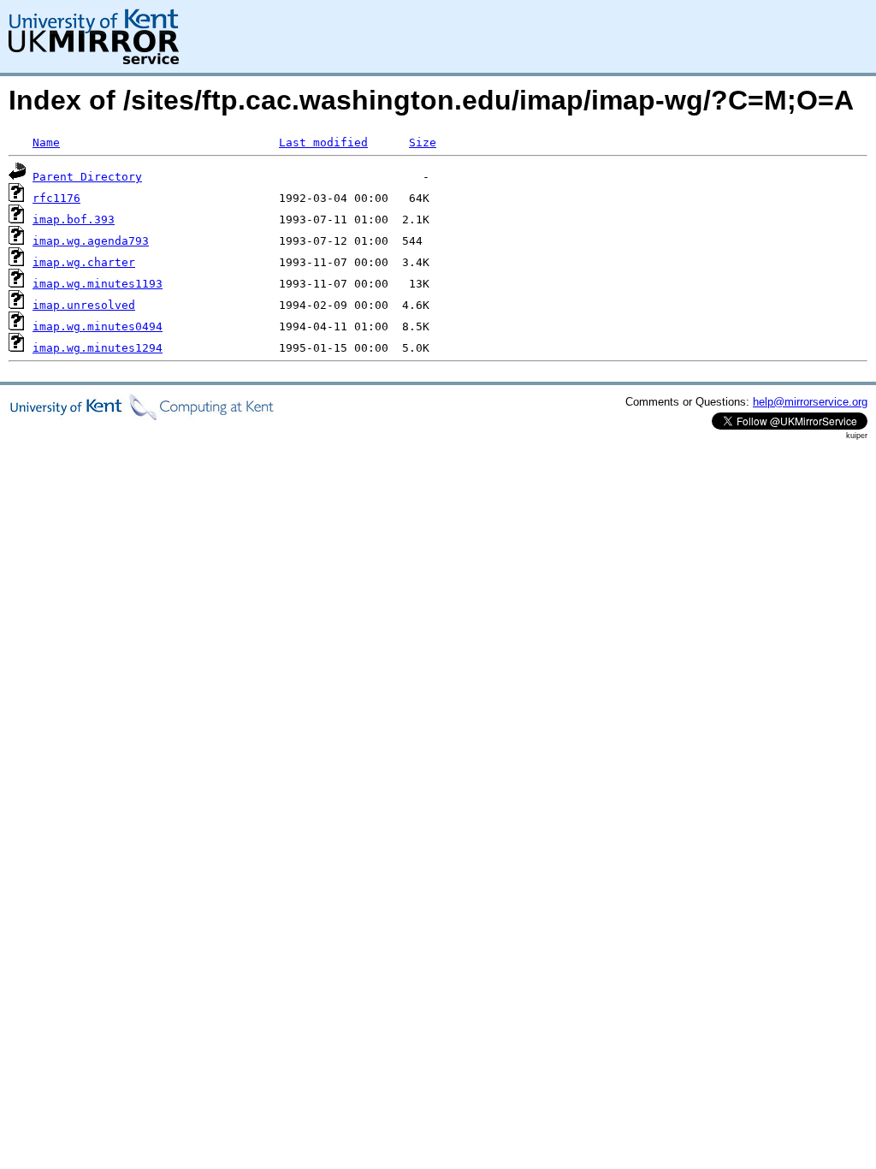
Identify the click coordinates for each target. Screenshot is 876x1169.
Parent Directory (87, 176)
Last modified (323, 142)
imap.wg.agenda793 (91, 240)
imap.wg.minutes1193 (98, 283)
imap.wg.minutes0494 (98, 326)
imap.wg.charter (84, 262)
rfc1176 (56, 198)
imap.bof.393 (74, 219)
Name (46, 142)
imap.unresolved (84, 305)
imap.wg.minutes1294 (98, 347)
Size (422, 142)
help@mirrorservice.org (810, 401)
